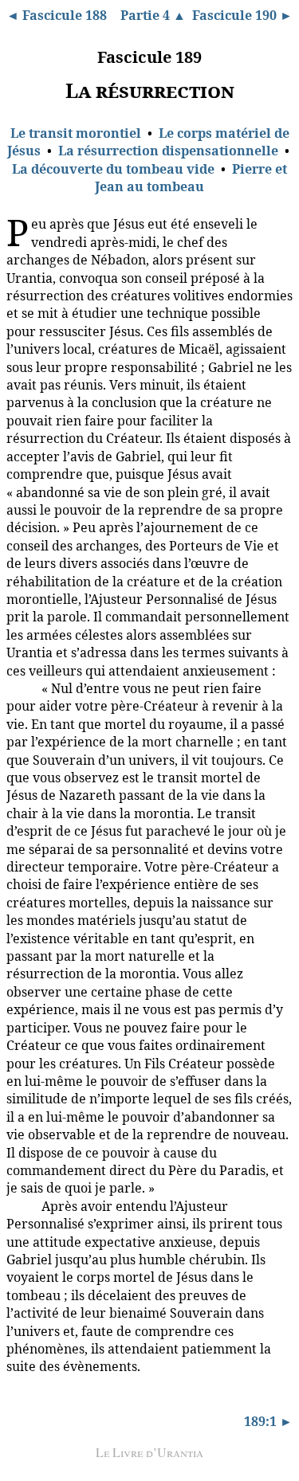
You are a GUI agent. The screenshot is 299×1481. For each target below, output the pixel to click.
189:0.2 (20, 687)
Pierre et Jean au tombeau (191, 177)
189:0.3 (20, 1205)
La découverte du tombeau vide (113, 169)
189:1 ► (268, 1421)
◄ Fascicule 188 (56, 15)
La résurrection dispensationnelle (168, 150)
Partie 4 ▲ (153, 15)
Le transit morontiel (75, 133)
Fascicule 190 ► (242, 15)
